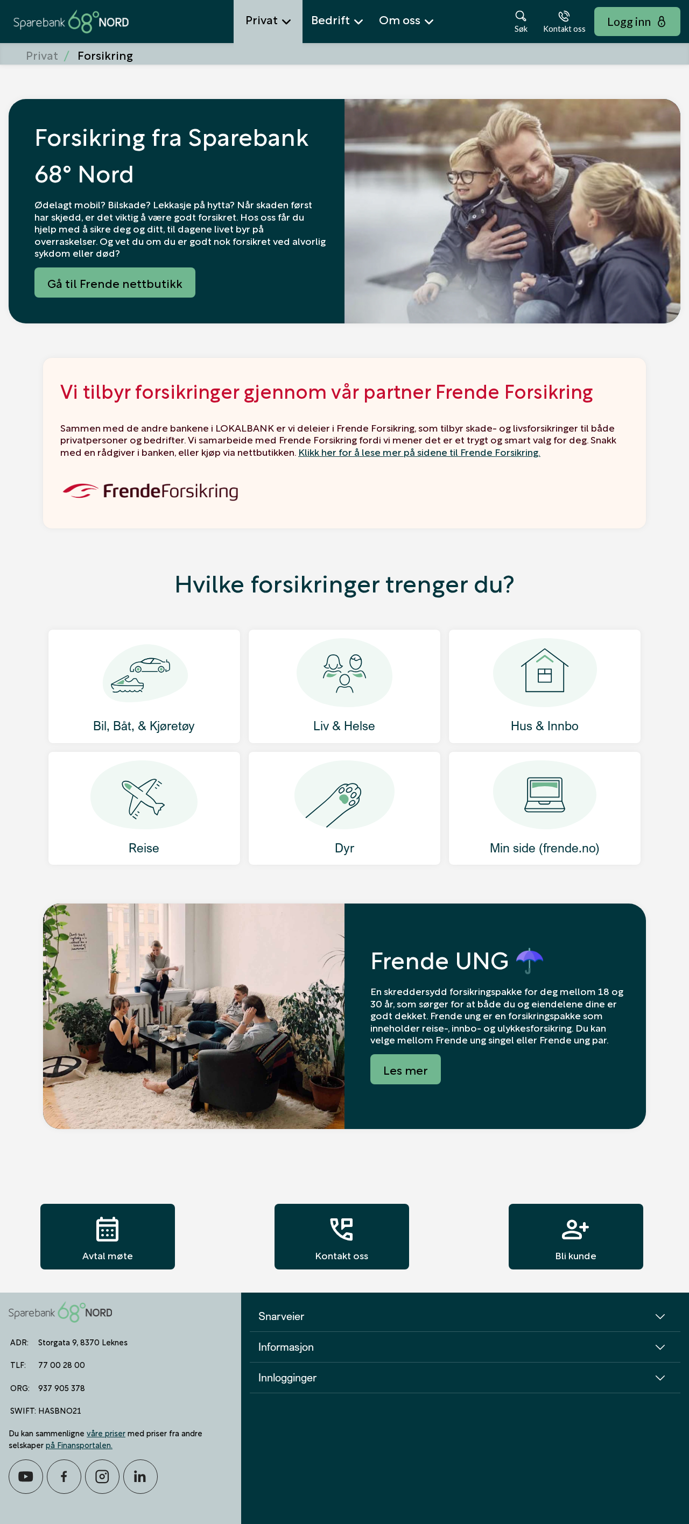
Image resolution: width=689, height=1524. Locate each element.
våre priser (106, 1432)
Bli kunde (575, 1236)
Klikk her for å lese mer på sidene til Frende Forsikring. (419, 451)
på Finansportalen (78, 1444)
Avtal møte (107, 1236)
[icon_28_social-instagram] (102, 1476)
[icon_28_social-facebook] (64, 1476)
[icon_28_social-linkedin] (140, 1476)
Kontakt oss (341, 1236)
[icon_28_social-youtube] (26, 1476)
